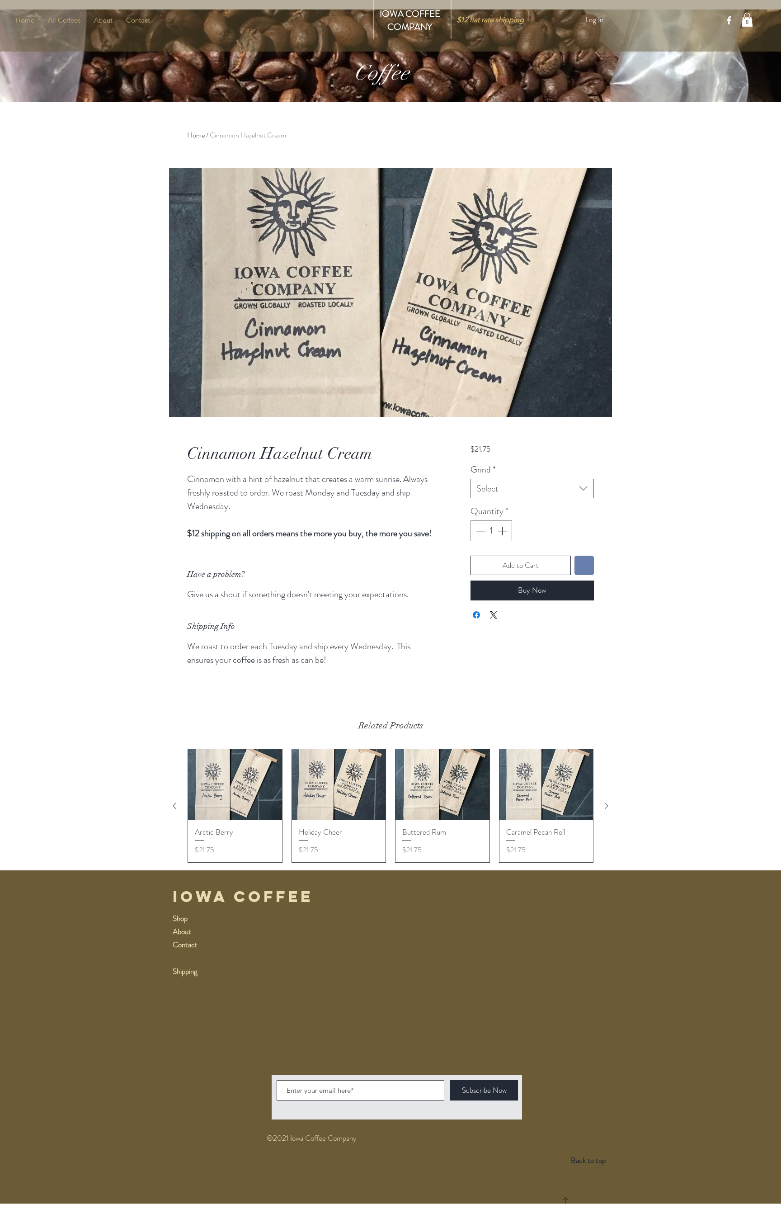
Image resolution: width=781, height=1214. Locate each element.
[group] (390, 805)
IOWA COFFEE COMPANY (410, 20)
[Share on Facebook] (476, 614)
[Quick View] (235, 784)
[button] (747, 20)
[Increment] (503, 531)
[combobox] (532, 488)
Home (196, 135)
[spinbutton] (491, 531)
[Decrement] (479, 531)
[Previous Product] (174, 805)
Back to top (588, 1160)
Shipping (185, 971)
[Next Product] (606, 805)
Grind (483, 469)
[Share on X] (493, 614)
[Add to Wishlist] (584, 566)
